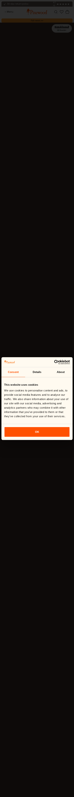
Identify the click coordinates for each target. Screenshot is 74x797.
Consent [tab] (13, 371)
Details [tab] (37, 371)
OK (37, 431)
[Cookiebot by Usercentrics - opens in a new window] (54, 362)
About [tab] (61, 371)
